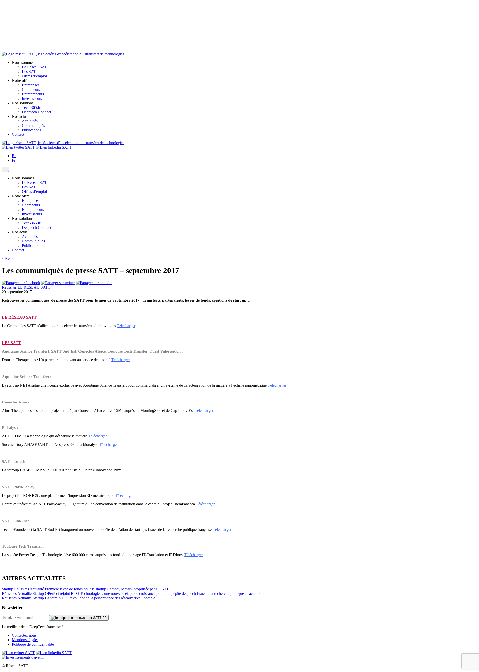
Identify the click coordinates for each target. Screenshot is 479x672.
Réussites (9, 287)
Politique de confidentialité (33, 644)
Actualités (30, 121)
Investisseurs (32, 98)
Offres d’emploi (34, 76)
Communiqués (33, 125)
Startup (7, 589)
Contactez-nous (24, 635)
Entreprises (30, 85)
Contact (18, 134)
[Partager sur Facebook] (21, 283)
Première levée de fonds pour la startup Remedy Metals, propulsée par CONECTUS (111, 589)
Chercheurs (31, 89)
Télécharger (126, 326)
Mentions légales (25, 640)
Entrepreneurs (33, 94)
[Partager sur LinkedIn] (94, 283)
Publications (31, 130)
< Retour (9, 258)
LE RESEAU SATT (34, 287)
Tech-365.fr (31, 107)
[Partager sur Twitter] (58, 283)
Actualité (37, 589)
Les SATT (30, 71)
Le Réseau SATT (35, 67)
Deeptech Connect (36, 112)
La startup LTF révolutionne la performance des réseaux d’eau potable (100, 598)
